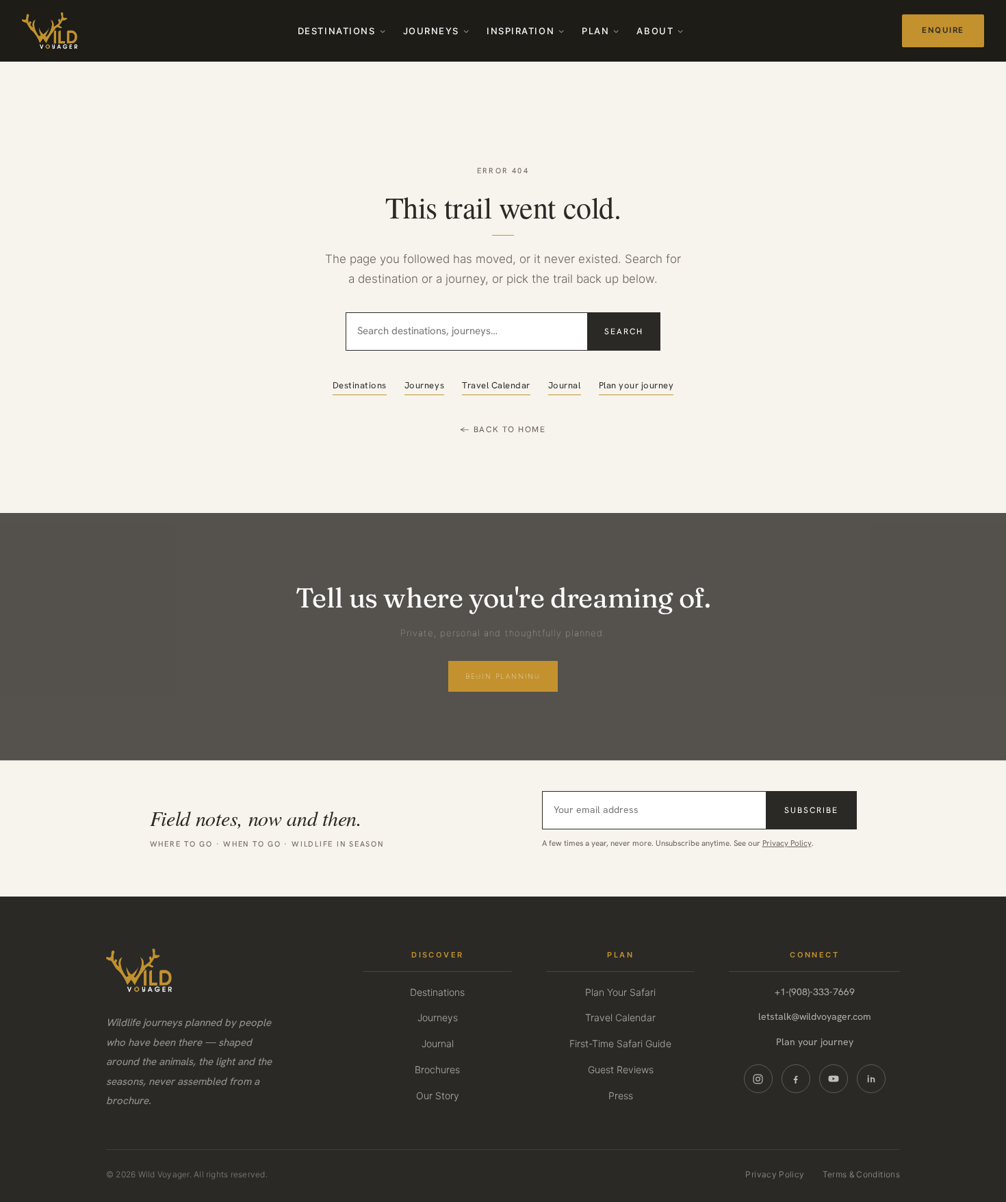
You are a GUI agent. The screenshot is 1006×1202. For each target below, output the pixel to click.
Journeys (431, 30)
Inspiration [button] (520, 30)
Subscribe (811, 810)
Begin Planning (503, 676)
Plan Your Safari (620, 992)
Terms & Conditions (861, 1174)
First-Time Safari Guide (620, 1043)
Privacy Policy (787, 843)
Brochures (437, 1069)
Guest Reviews (621, 1069)
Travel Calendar (496, 385)
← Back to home (503, 429)
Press (620, 1095)
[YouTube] (833, 1078)
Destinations (337, 30)
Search (623, 331)
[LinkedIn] (871, 1078)
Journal (564, 385)
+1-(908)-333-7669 (815, 992)
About (654, 30)
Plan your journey (636, 385)
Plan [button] (595, 30)
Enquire (943, 30)
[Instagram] (758, 1078)
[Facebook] (796, 1078)
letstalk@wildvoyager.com (814, 1016)
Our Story (437, 1095)
